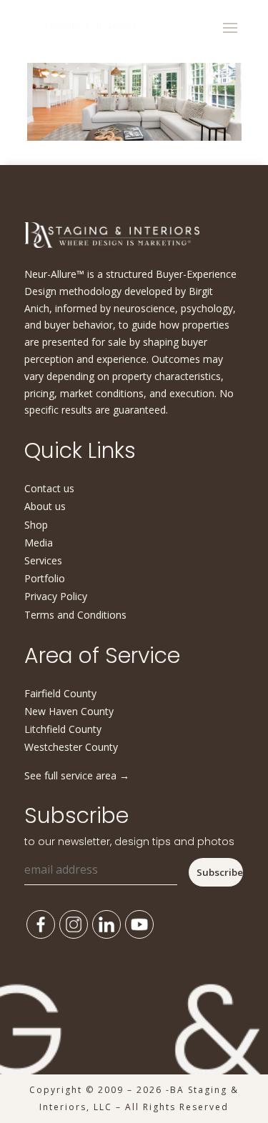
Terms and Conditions (75, 615)
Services (43, 560)
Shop (36, 524)
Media (38, 542)
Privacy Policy (55, 596)
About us (45, 506)
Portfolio (44, 578)
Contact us (49, 488)
